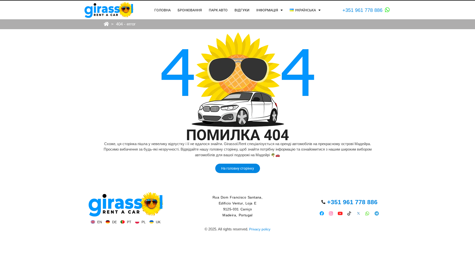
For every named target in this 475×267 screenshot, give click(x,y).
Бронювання (190, 10)
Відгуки (242, 10)
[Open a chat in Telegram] (376, 213)
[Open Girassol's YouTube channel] (340, 213)
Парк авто (218, 10)
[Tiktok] (349, 213)
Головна (162, 10)
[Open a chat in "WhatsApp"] (387, 10)
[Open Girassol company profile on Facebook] (322, 213)
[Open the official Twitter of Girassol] (358, 213)
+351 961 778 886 (362, 10)
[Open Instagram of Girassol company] (331, 213)
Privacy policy (259, 229)
